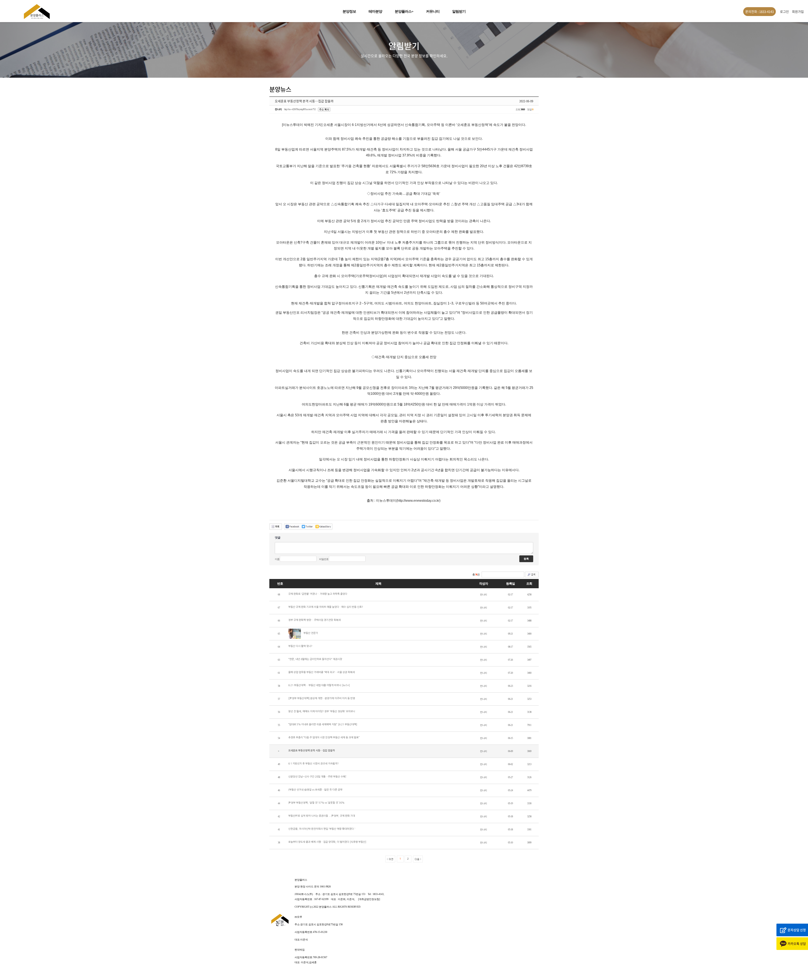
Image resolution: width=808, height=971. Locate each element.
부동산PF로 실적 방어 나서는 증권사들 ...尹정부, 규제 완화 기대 (321, 816)
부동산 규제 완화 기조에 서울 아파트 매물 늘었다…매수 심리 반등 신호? (325, 607)
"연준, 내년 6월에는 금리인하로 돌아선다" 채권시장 (315, 659)
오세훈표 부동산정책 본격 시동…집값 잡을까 (311, 750)
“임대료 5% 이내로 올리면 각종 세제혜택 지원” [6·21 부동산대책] (322, 724)
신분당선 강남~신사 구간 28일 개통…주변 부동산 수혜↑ (317, 776)
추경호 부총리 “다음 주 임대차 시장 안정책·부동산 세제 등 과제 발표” (324, 737)
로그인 (784, 11)
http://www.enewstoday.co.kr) (418, 500)
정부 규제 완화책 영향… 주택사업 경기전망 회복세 (314, 620)
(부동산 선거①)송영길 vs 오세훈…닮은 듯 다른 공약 (315, 789)
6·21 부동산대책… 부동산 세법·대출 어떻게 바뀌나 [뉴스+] (319, 685)
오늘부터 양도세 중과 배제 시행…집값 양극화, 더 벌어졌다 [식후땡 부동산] (327, 842)
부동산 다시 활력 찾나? (300, 646)
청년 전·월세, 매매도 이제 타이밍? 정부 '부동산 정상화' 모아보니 (321, 711)
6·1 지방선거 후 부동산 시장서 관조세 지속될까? (313, 763)
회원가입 (798, 11)
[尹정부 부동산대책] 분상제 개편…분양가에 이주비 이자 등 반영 (321, 698)
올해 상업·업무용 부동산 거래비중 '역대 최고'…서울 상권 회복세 (321, 672)
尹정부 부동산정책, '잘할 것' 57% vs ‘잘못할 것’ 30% (316, 803)
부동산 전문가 (310, 633)
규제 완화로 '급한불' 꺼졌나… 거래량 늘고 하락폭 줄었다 (317, 594)
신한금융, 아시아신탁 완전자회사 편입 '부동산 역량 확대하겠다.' (321, 829)
